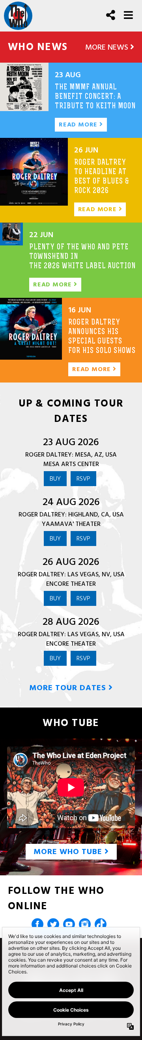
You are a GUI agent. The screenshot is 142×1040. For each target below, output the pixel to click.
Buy (55, 479)
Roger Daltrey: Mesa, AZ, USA (71, 454)
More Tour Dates (68, 688)
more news (107, 47)
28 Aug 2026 (71, 621)
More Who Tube (69, 851)
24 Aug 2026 (71, 502)
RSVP (83, 479)
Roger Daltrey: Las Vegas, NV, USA (71, 574)
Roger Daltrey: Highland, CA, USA (71, 514)
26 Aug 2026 (71, 561)
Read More (79, 124)
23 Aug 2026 (71, 442)
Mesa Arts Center (71, 464)
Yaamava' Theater (71, 524)
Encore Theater (71, 584)
